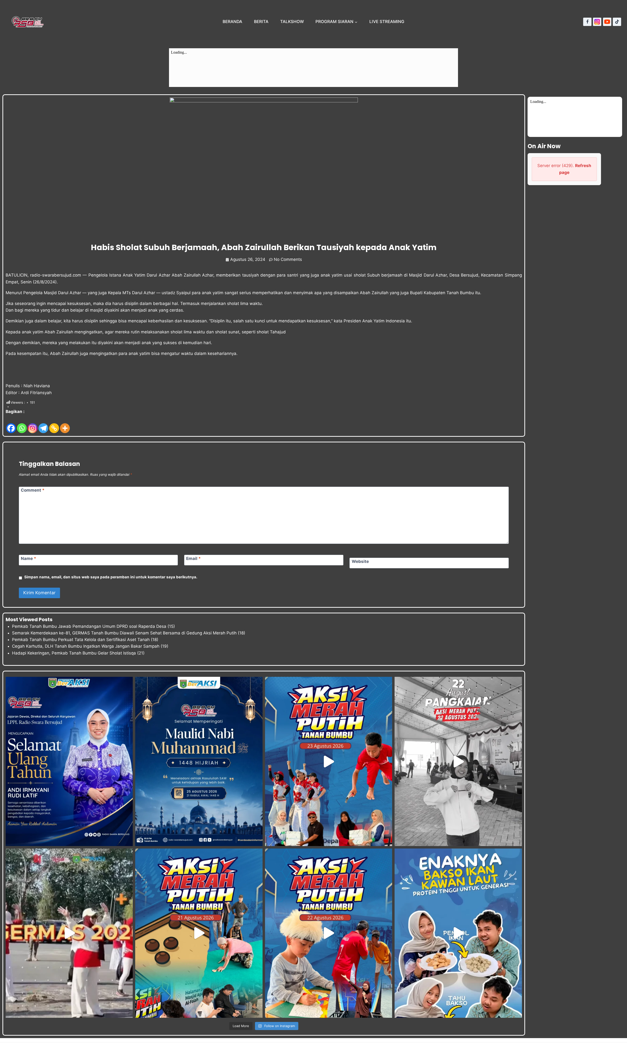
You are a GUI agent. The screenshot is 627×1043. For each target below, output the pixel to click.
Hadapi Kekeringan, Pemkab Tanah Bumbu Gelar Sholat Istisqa (74, 653)
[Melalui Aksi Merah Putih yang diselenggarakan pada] (328, 933)
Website (360, 561)
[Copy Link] (54, 424)
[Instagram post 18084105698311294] (198, 761)
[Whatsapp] (22, 424)
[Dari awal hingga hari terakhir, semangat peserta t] (328, 761)
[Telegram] (43, 424)
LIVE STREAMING (386, 21)
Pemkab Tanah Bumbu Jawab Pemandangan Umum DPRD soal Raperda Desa (89, 626)
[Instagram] (597, 22)
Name (28, 558)
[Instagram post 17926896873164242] (69, 761)
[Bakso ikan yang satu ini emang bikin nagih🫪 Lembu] (458, 933)
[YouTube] (607, 22)
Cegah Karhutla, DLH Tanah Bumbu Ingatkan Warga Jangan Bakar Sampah (85, 646)
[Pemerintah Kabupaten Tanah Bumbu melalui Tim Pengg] (69, 933)
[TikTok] (617, 22)
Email (193, 558)
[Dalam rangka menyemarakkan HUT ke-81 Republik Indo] (198, 933)
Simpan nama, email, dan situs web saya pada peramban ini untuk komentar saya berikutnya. (110, 577)
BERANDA (232, 21)
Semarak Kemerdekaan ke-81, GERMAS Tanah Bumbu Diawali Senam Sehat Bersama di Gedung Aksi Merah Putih (124, 633)
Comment (33, 490)
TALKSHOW (292, 21)
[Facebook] (587, 22)
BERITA (261, 21)
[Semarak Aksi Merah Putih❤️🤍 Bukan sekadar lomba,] (458, 761)
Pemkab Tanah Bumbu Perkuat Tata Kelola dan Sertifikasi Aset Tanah (81, 639)
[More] (65, 424)
